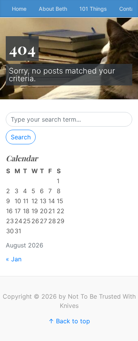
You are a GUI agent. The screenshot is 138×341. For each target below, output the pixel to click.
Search (21, 137)
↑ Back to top (69, 321)
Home (19, 8)
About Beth (53, 8)
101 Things (93, 8)
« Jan (13, 259)
